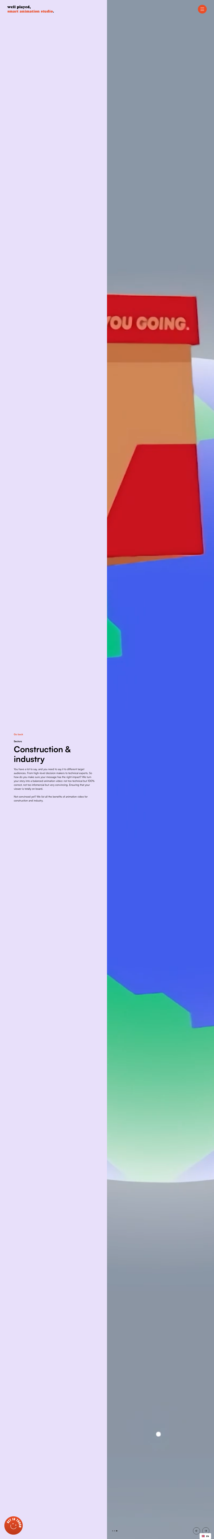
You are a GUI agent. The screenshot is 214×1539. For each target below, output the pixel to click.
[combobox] (205, 1536)
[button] (202, 9)
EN (207, 1536)
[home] (30, 9)
